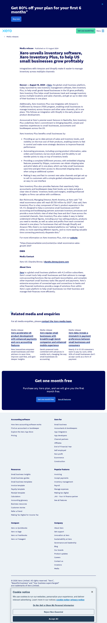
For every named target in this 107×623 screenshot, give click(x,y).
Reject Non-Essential (53, 612)
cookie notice (63, 599)
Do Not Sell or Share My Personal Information (53, 605)
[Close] (92, 592)
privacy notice (77, 599)
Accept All (53, 619)
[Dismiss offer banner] (102, 4)
